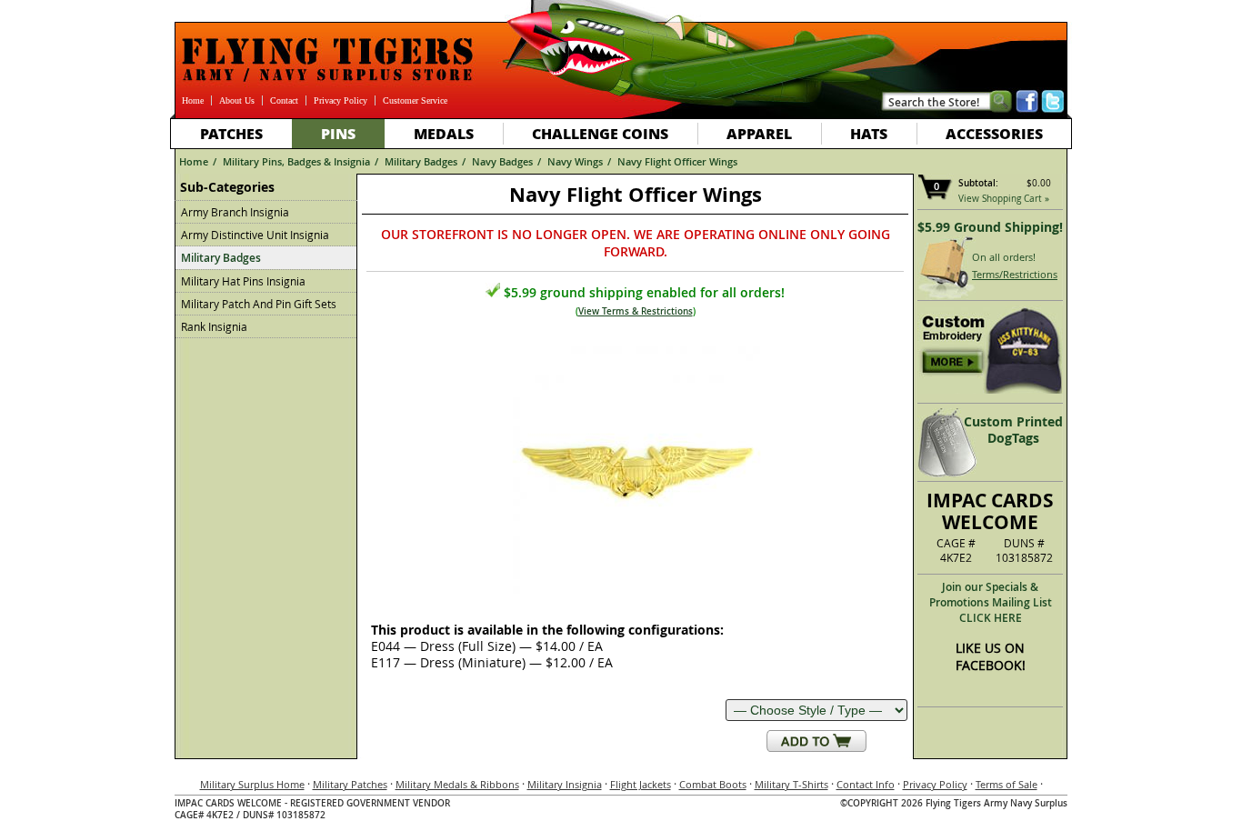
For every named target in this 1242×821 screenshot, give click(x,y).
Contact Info (865, 784)
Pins (338, 133)
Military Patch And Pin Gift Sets (258, 303)
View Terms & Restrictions (635, 311)
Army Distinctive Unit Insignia (255, 234)
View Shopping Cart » (1003, 199)
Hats (868, 133)
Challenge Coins (600, 133)
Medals (444, 133)
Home (193, 100)
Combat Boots (712, 784)
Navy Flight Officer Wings (677, 161)
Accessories (994, 133)
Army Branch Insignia (235, 212)
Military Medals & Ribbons (457, 784)
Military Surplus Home (252, 784)
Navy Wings (575, 161)
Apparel (759, 133)
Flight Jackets (640, 784)
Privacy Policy (340, 100)
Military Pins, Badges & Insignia (296, 161)
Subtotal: (978, 183)
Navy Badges (502, 161)
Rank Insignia (214, 326)
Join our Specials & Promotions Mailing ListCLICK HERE (990, 602)
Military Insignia (564, 784)
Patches (231, 133)
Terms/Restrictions (1014, 274)
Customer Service (415, 100)
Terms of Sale (1006, 784)
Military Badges (421, 161)
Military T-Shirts (791, 784)
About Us (237, 100)
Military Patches (350, 784)
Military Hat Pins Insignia (243, 281)
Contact (284, 100)
